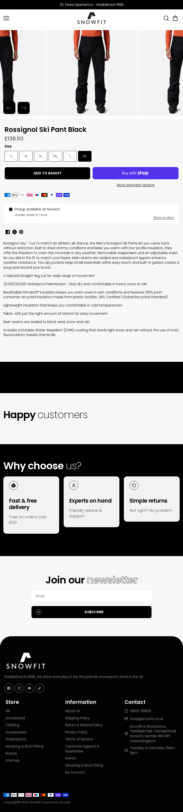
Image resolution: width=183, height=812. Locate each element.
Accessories (16, 732)
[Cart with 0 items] (175, 18)
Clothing (12, 725)
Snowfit (34, 802)
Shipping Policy (77, 718)
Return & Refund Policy (83, 725)
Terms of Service (79, 739)
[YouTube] (29, 688)
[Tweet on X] (14, 232)
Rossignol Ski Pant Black (45, 130)
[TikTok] (39, 688)
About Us (72, 711)
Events (70, 758)
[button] (175, 18)
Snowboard (15, 718)
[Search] (166, 18)
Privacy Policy (76, 732)
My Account (75, 772)
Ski (8, 711)
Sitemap (13, 760)
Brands (11, 753)
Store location (164, 217)
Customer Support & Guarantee (82, 749)
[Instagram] (19, 688)
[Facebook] (8, 688)
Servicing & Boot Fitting (25, 746)
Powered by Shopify (55, 802)
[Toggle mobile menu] (38, 18)
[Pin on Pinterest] (21, 232)
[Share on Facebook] (7, 232)
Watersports (16, 739)
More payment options (135, 185)
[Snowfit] (91, 18)
